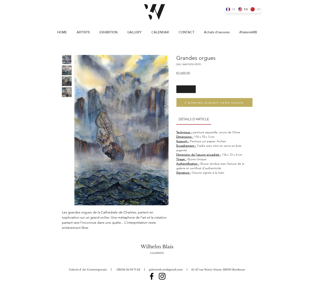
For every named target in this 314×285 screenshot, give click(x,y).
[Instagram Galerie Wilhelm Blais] (162, 276)
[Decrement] (179, 89)
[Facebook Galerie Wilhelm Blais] (151, 276)
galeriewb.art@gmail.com (166, 269)
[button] (266, 29)
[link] (194, 119)
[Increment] (192, 89)
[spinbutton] (186, 89)
